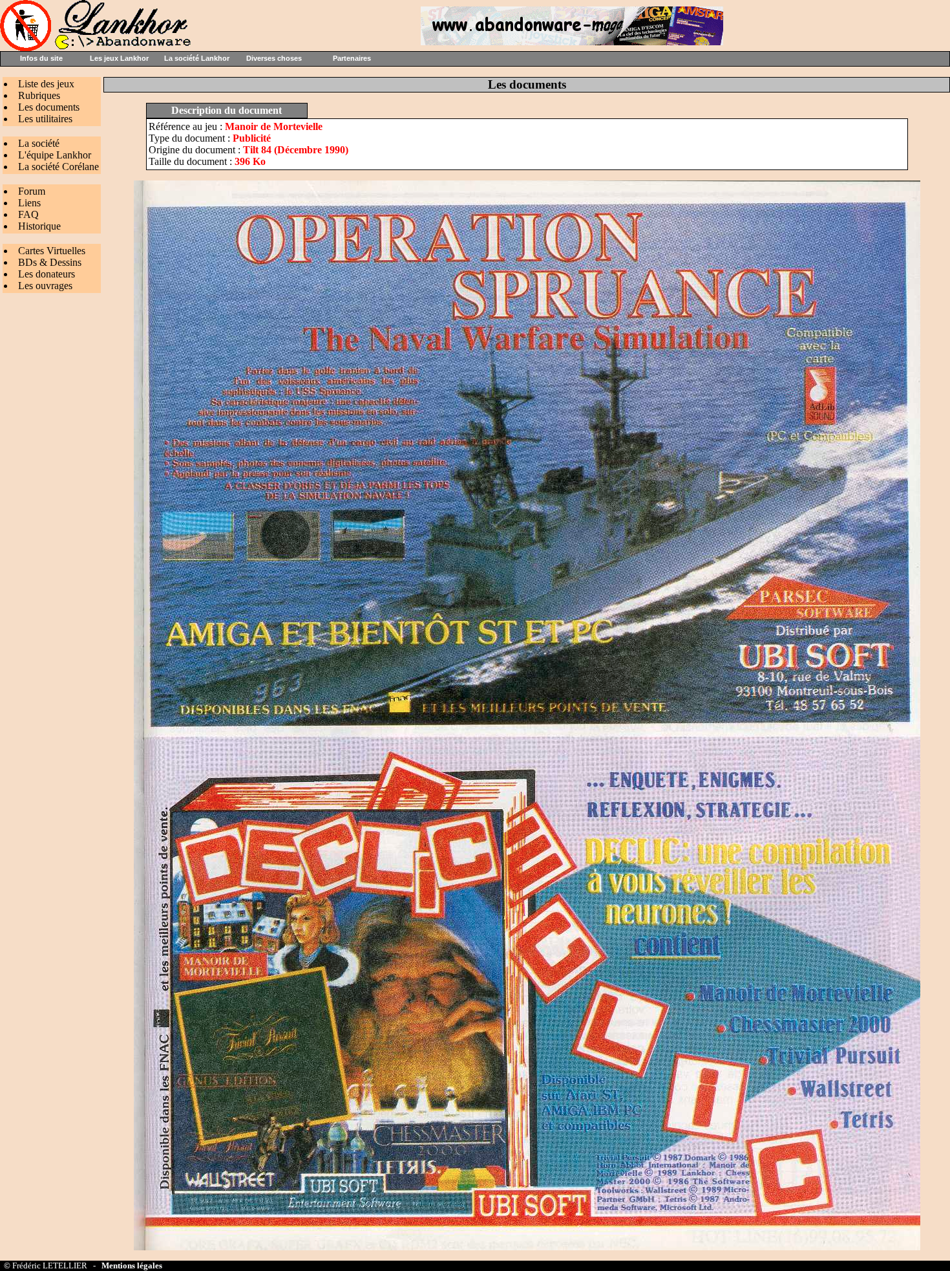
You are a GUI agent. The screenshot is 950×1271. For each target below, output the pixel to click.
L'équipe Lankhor (54, 154)
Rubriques (39, 95)
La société (38, 143)
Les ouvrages (45, 285)
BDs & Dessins (49, 262)
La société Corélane (58, 166)
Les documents (48, 107)
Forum (31, 191)
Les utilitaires (45, 118)
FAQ (28, 214)
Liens (29, 202)
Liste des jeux (46, 83)
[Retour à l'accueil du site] (97, 47)
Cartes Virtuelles (51, 250)
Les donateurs (46, 273)
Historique (39, 226)
